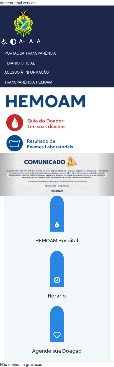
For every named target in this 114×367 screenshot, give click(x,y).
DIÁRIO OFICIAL (21, 63)
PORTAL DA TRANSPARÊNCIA (30, 53)
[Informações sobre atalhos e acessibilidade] (4, 41)
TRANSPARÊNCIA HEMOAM (28, 82)
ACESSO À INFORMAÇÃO (26, 72)
